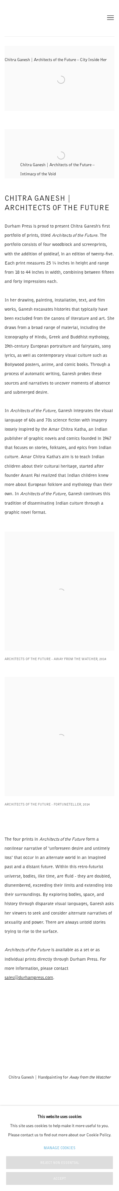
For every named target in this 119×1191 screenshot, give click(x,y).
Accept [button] (59, 1178)
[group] (59, 1033)
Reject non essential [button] (59, 1162)
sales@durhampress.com (29, 977)
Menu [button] (109, 18)
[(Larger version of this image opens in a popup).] (59, 1033)
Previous (24, 1033)
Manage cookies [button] (59, 1147)
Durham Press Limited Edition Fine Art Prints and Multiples (23, 18)
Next (94, 1033)
